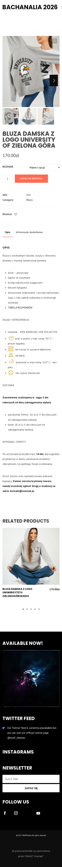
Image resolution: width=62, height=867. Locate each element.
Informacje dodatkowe (29, 232)
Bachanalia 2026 (30, 7)
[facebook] (6, 813)
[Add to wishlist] (15, 214)
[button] (54, 40)
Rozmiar (7, 166)
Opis (7, 232)
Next (54, 80)
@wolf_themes (16, 737)
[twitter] (29, 813)
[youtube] (38, 815)
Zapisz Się (31, 788)
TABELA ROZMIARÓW (20, 307)
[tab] (7, 232)
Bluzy (29, 199)
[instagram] (17, 813)
